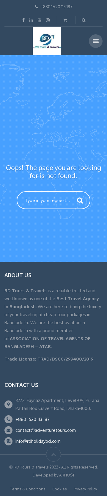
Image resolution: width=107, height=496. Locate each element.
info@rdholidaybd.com (38, 441)
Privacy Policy (85, 489)
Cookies (59, 489)
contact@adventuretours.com (45, 430)
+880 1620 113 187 (32, 419)
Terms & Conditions (27, 489)
